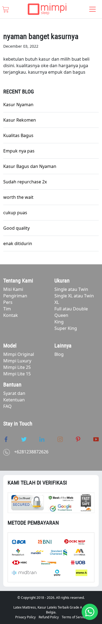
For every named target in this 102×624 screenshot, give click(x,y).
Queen (61, 315)
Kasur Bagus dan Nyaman (29, 166)
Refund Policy (49, 617)
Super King (65, 328)
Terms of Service (74, 617)
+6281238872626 (31, 452)
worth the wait (18, 197)
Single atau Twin (71, 289)
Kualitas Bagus (18, 135)
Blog (59, 354)
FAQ (7, 406)
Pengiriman (15, 296)
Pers (8, 302)
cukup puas (15, 213)
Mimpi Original (18, 354)
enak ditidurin (17, 243)
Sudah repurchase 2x (25, 182)
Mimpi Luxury (17, 361)
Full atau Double (71, 309)
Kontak (10, 315)
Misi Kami (13, 289)
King (59, 322)
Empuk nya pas (19, 151)
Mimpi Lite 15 (17, 374)
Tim (7, 309)
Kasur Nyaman (18, 105)
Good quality (16, 228)
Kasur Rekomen (19, 120)
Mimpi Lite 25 (17, 367)
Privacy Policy (25, 617)
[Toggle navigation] (92, 9)
